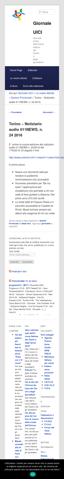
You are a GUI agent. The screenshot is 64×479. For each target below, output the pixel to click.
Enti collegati (47, 334)
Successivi (49, 112)
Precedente (15, 112)
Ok (32, 474)
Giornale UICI (25, 93)
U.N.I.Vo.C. (49, 385)
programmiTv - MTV (18, 285)
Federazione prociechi (48, 369)
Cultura (13, 85)
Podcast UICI (19, 271)
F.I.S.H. (47, 424)
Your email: (14, 251)
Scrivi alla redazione (33, 85)
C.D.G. (47, 388)
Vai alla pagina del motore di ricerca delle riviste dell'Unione (31, 419)
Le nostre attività (18, 78)
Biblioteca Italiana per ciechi (49, 359)
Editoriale (32, 70)
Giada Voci (26, 223)
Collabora (37, 78)
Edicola (28, 370)
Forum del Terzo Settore (49, 430)
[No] (60, 469)
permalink (46, 223)
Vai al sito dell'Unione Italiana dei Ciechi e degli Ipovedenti (32, 388)
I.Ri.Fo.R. (48, 382)
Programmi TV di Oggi (24, 281)
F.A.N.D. (48, 421)
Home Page (16, 70)
